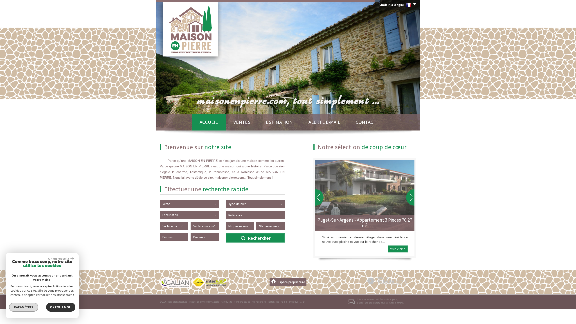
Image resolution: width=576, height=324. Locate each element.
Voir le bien (397, 249)
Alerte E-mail (324, 122)
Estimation (279, 122)
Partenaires (273, 301)
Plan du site (226, 301)
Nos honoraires (259, 301)
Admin (284, 301)
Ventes (241, 122)
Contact (366, 122)
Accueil (209, 122)
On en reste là (58, 258)
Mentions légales (242, 301)
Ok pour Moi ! (61, 307)
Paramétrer (23, 307)
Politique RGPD (296, 301)
